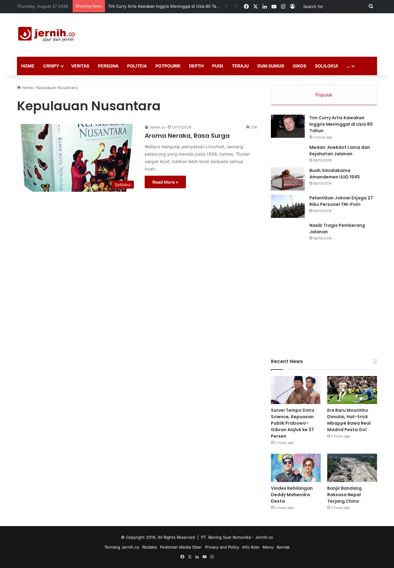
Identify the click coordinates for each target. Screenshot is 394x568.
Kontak (283, 547)
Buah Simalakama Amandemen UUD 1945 (334, 173)
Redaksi (149, 547)
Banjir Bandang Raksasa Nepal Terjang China (344, 494)
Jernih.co (157, 127)
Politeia (137, 65)
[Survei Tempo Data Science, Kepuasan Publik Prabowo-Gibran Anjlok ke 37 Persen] (296, 390)
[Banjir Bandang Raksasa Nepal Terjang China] (352, 468)
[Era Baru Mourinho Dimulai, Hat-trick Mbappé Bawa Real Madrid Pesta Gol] (352, 390)
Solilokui (326, 65)
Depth (196, 65)
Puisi (217, 65)
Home (27, 65)
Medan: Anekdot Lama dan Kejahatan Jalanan (339, 150)
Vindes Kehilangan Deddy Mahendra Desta (292, 494)
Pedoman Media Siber (181, 547)
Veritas (80, 65)
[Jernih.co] (47, 35)
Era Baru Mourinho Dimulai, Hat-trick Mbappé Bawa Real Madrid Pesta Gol (349, 420)
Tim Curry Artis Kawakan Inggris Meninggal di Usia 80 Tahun (165, 6)
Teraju (240, 65)
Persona (108, 65)
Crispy (51, 65)
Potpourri (167, 65)
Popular (324, 95)
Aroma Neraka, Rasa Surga (187, 135)
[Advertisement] (259, 33)
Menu (268, 547)
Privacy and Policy (222, 547)
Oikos (299, 65)
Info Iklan (250, 547)
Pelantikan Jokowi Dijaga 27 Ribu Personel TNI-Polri (341, 201)
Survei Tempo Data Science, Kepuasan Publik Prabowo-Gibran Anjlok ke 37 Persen (292, 423)
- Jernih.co (262, 537)
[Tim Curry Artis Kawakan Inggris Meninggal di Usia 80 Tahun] (288, 126)
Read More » (165, 182)
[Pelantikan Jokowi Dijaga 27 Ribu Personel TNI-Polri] (288, 206)
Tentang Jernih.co (121, 547)
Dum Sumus (270, 65)
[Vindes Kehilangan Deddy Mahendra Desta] (296, 468)
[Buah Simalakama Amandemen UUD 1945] (288, 178)
